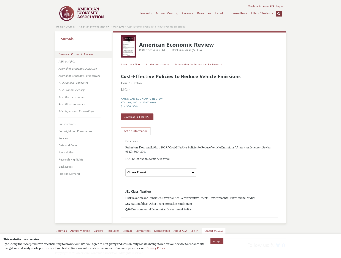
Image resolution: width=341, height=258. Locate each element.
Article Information (136, 131)
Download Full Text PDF (137, 116)
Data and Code (68, 145)
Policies (63, 138)
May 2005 (118, 26)
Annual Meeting (167, 13)
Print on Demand (69, 174)
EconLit (220, 13)
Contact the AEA (213, 230)
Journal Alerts (67, 152)
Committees (238, 13)
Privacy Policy (156, 248)
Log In (279, 6)
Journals (146, 13)
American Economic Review (94, 26)
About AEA (268, 6)
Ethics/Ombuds (262, 13)
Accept (217, 241)
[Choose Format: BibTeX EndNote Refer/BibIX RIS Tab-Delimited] (161, 172)
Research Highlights (71, 159)
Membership (254, 6)
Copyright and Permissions (75, 131)
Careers (187, 13)
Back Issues (66, 167)
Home (59, 26)
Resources (204, 13)
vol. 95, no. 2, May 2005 (139, 102)
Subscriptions (67, 124)
